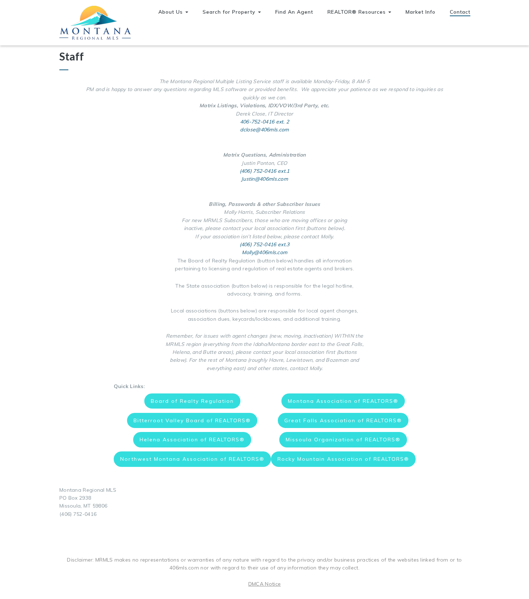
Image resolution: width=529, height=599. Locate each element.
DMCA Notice (264, 584)
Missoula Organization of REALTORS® (343, 439)
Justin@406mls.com (264, 179)
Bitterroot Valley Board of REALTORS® (192, 420)
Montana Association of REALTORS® (343, 401)
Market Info (420, 12)
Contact (460, 12)
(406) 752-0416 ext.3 (265, 244)
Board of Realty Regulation (192, 401)
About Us (171, 12)
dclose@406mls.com (264, 129)
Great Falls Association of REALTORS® (343, 420)
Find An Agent (294, 12)
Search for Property (230, 12)
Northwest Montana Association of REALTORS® (192, 459)
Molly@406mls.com (265, 252)
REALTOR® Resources (357, 12)
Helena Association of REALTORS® (192, 439)
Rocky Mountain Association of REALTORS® (343, 459)
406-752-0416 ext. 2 (264, 121)
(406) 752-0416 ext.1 (265, 171)
